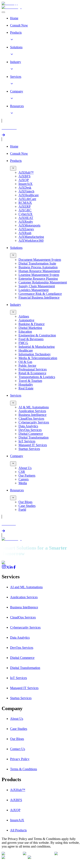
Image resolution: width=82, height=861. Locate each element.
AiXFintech (26, 191)
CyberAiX (26, 214)
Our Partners (27, 475)
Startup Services (29, 449)
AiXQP (24, 180)
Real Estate (26, 388)
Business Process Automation (38, 267)
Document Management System (40, 259)
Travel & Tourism (30, 380)
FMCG (23, 343)
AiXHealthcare (29, 195)
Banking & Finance (32, 324)
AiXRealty (26, 221)
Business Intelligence (32, 415)
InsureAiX (26, 184)
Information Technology (35, 354)
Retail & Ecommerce (32, 373)
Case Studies (27, 506)
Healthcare (26, 350)
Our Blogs (25, 502)
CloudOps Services (31, 418)
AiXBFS (24, 176)
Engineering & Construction (37, 335)
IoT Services (27, 441)
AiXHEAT (26, 218)
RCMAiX (25, 202)
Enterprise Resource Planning (38, 278)
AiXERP (25, 206)
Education (25, 331)
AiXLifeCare (27, 199)
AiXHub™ (26, 172)
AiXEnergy (26, 229)
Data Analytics (28, 426)
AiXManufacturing (31, 237)
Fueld (22, 509)
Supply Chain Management (37, 286)
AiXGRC (25, 210)
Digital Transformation (34, 437)
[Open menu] (3, 12)
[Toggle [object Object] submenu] (13, 168)
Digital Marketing (30, 328)
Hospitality (26, 384)
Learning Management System (39, 275)
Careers (24, 479)
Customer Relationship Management (43, 282)
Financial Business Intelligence (39, 297)
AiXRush (25, 233)
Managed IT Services (33, 445)
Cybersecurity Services (34, 422)
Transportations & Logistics (37, 377)
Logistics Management (34, 290)
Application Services (32, 411)
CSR (22, 471)
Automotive (26, 320)
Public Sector (27, 365)
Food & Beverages (31, 339)
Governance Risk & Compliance (40, 293)
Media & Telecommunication (38, 358)
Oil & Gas (25, 362)
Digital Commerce (31, 433)
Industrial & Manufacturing (37, 346)
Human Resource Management (39, 271)
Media (23, 483)
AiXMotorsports (29, 225)
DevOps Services (30, 430)
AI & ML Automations (34, 407)
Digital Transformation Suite (37, 263)
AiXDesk (25, 187)
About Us (25, 468)
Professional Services (33, 369)
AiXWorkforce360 (31, 240)
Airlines (24, 316)
